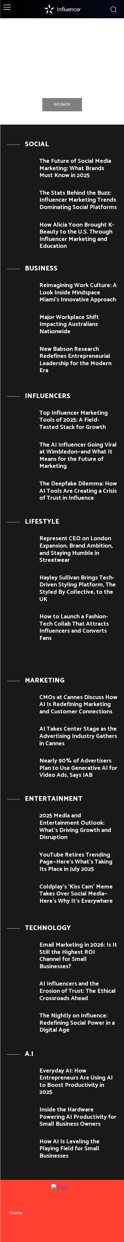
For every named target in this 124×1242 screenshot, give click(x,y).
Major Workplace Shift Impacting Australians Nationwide (69, 324)
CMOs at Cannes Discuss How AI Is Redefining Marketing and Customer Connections (78, 704)
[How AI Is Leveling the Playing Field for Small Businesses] (20, 1149)
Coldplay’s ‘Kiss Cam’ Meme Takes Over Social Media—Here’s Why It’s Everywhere (76, 894)
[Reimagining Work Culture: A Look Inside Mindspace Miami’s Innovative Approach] (20, 292)
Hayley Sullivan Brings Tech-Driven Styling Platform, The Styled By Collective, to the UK (77, 588)
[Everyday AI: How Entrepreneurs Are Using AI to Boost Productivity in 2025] (20, 1078)
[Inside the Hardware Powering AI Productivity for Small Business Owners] (20, 1117)
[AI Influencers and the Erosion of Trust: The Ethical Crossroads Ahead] (20, 991)
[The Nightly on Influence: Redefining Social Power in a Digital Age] (20, 1023)
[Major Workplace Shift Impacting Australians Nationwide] (20, 324)
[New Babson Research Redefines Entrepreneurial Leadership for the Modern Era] (20, 356)
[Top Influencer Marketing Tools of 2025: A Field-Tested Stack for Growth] (20, 420)
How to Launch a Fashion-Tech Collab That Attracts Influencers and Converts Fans (74, 627)
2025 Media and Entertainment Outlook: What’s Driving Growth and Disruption (75, 826)
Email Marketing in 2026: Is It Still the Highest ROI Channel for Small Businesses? (78, 956)
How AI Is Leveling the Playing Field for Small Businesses (69, 1149)
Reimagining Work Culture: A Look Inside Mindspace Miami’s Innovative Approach (78, 292)
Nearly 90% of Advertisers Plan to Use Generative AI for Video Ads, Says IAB (78, 768)
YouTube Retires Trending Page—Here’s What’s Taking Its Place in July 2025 (75, 862)
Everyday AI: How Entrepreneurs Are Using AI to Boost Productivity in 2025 (76, 1081)
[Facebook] (50, 1231)
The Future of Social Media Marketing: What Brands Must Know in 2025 (75, 168)
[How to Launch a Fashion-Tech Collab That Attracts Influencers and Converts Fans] (20, 624)
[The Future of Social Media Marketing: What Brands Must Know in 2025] (20, 168)
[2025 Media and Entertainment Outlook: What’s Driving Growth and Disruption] (20, 823)
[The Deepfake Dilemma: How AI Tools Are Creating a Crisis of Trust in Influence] (20, 491)
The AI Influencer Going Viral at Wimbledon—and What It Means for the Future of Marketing (78, 455)
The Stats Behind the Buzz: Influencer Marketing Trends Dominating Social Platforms (78, 200)
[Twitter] (74, 1231)
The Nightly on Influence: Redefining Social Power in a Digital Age (77, 1023)
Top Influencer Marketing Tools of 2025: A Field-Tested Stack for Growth (73, 420)
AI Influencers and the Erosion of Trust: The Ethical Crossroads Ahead (77, 991)
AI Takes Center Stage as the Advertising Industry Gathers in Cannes (78, 736)
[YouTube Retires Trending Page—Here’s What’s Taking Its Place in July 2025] (20, 862)
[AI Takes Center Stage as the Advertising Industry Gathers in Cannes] (20, 736)
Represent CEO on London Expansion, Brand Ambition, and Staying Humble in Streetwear (76, 549)
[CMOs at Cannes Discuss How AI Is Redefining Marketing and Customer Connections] (20, 704)
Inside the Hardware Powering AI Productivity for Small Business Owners (77, 1117)
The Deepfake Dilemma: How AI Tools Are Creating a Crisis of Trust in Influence (78, 491)
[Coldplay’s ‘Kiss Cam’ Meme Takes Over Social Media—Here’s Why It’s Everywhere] (20, 894)
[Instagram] (62, 1231)
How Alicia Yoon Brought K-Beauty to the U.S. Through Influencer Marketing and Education (76, 236)
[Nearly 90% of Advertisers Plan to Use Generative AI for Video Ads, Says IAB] (20, 768)
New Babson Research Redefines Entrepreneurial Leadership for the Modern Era (75, 360)
